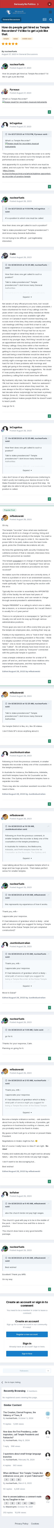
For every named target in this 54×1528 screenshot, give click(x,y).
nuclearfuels (11, 51)
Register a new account (27, 1334)
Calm (13, 253)
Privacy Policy (21, 1523)
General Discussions (28, 54)
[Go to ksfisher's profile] (5, 1194)
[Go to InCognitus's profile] (5, 125)
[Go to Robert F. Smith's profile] (47, 1413)
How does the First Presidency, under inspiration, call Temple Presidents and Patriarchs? (21, 1435)
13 (31, 1503)
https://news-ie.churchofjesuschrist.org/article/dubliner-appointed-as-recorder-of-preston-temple (26, 173)
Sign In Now (27, 1353)
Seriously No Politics (25, 4)
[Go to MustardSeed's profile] (47, 1498)
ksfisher (14, 1192)
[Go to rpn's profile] (47, 1455)
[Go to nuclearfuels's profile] (5, 66)
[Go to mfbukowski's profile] (5, 518)
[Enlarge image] (24, 102)
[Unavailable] (27, 145)
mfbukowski (17, 516)
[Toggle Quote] (6, 134)
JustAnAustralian (20, 752)
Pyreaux (14, 89)
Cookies (35, 1523)
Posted (20, 68)
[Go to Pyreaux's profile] (5, 91)
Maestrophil (11, 1507)
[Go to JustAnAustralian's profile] (5, 754)
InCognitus (16, 123)
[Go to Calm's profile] (5, 256)
